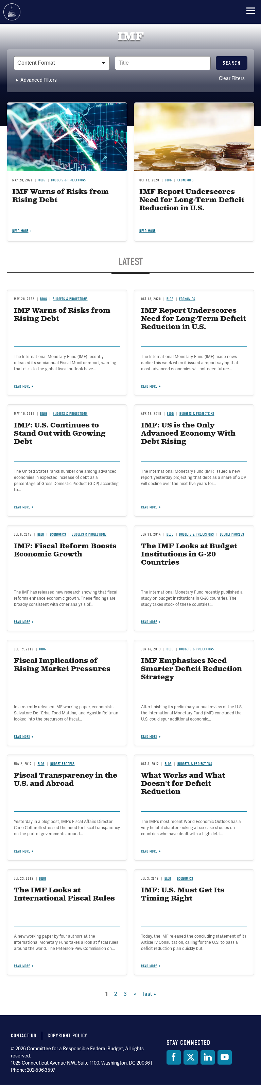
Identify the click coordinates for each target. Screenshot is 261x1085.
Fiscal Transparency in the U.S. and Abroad (65, 780)
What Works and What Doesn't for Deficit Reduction (183, 784)
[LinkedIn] (208, 1057)
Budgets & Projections (70, 413)
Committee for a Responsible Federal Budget (11, 11)
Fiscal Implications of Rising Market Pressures (62, 665)
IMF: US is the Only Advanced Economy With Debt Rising (188, 434)
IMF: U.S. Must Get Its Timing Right (182, 894)
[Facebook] (174, 1057)
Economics (58, 534)
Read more (22, 507)
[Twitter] (191, 1057)
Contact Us (23, 1036)
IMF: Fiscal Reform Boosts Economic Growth (65, 550)
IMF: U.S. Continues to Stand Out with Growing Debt (60, 434)
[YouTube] (225, 1057)
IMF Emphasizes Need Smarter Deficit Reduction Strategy (191, 669)
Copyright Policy (67, 1036)
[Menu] (250, 10)
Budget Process (232, 534)
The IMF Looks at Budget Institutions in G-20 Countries (189, 554)
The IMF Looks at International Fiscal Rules (64, 894)
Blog (43, 413)
